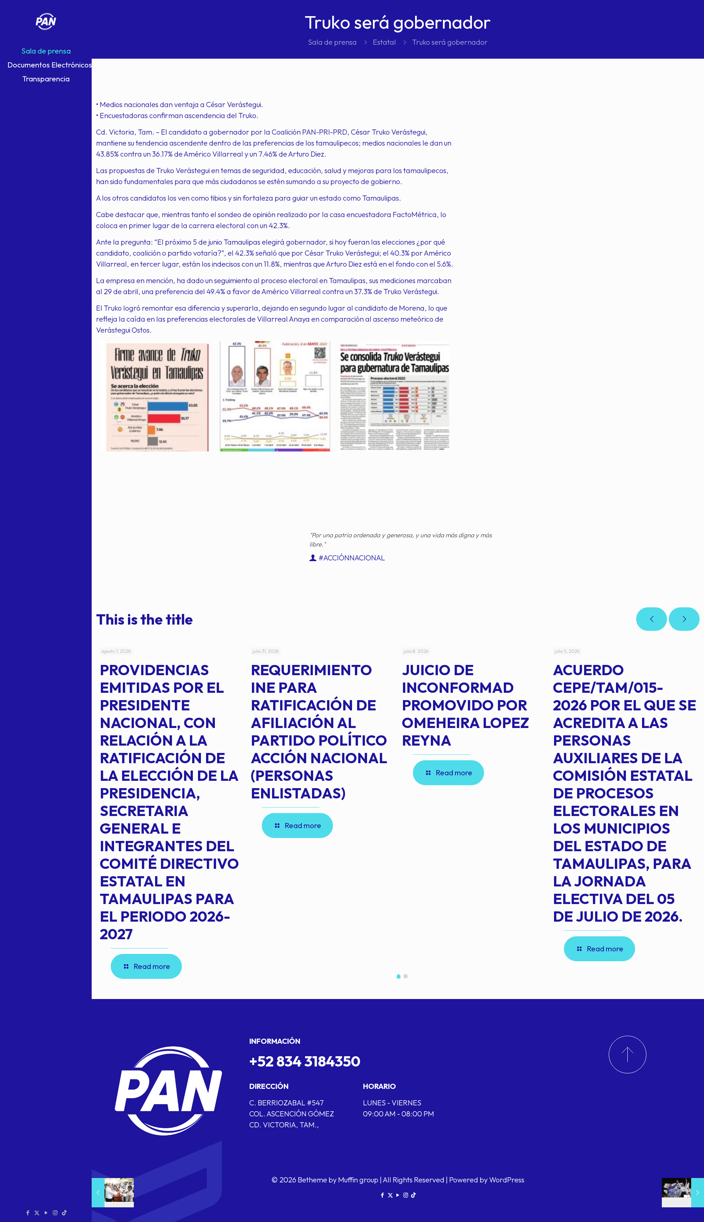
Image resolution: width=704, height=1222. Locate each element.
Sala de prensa (332, 42)
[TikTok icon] (64, 1212)
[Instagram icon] (55, 1212)
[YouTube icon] (46, 1212)
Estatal (384, 42)
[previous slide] (651, 619)
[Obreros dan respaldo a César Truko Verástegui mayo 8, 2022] (113, 1192)
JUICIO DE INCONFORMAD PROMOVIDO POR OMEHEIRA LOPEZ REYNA (465, 705)
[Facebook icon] (27, 1212)
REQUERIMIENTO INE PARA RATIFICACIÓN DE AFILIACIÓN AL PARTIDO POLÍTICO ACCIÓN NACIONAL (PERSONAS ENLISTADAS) (319, 731)
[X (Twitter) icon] (37, 1212)
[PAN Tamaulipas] (46, 22)
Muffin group (358, 1179)
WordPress (506, 1179)
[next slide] (684, 619)
